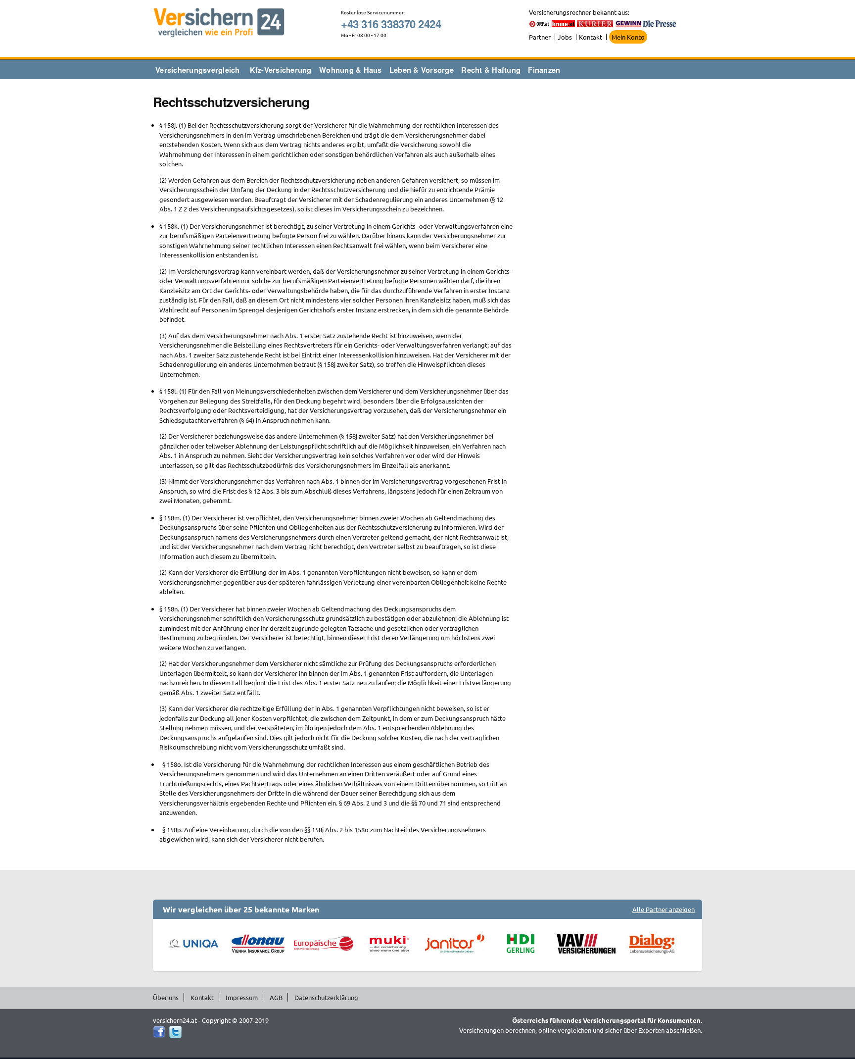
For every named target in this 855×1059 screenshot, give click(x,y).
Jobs (565, 37)
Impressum (242, 997)
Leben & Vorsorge (421, 70)
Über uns (166, 997)
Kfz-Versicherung (281, 70)
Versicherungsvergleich (197, 70)
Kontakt (590, 37)
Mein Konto (628, 37)
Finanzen (544, 70)
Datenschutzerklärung (326, 997)
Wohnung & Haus (350, 70)
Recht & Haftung (491, 70)
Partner (540, 37)
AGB (276, 997)
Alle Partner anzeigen (663, 909)
